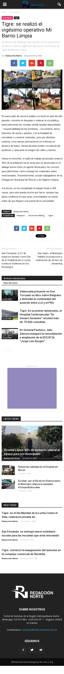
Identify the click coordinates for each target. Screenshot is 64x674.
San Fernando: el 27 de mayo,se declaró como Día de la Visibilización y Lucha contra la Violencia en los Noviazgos (16, 260)
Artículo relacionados (14, 278)
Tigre (16, 18)
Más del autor (11, 283)
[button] (59, 4)
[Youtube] (41, 650)
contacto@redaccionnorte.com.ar (39, 629)
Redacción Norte (14, 55)
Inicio (4, 12)
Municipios (7, 18)
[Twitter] (32, 650)
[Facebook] (23, 650)
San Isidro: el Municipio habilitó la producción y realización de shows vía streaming (49, 258)
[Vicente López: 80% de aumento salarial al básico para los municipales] (32, 443)
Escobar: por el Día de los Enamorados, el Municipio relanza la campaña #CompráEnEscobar (39, 484)
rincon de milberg (36, 215)
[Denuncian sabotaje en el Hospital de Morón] (8, 470)
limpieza (21, 215)
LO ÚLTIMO (7, 299)
